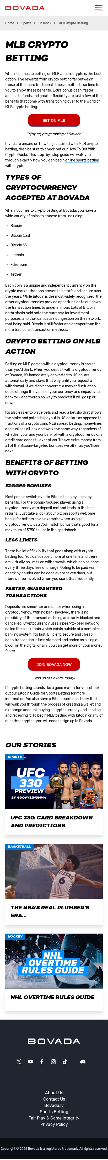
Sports (26, 23)
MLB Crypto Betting (73, 23)
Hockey (15, 936)
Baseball (45, 23)
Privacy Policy (54, 1124)
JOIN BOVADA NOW (54, 664)
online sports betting (82, 160)
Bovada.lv (54, 1105)
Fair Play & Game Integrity (54, 1118)
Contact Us (54, 1099)
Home (9, 23)
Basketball (19, 846)
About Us (54, 1092)
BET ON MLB (54, 120)
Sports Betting (54, 1111)
